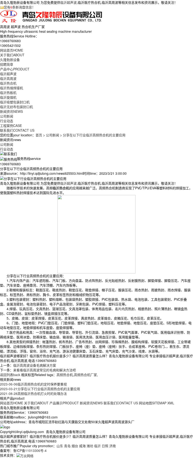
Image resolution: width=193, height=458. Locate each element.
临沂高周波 (8, 78)
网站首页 (11, 50)
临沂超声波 (68, 2)
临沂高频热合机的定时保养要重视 (33, 384)
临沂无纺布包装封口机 (16, 106)
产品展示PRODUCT (64, 403)
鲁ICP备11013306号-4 (30, 450)
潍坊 (90, 445)
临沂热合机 (8, 83)
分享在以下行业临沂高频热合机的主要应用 (94, 135)
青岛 (67, 445)
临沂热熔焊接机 (11, 87)
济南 (112, 445)
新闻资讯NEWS (91, 403)
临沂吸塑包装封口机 (15, 102)
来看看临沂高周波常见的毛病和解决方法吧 (44, 370)
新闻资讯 (11, 111)
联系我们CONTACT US (121, 403)
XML (170, 403)
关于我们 (12, 55)
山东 (59, 445)
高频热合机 (64, 374)
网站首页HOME (11, 403)
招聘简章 (6, 64)
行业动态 (6, 120)
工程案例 (11, 125)
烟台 (75, 445)
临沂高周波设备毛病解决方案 (34, 365)
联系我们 (17, 130)
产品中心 (14, 69)
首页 (39, 135)
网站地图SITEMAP (152, 403)
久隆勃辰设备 (10, 59)
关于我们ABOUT (36, 403)
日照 (105, 445)
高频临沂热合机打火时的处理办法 (33, 393)
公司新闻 (6, 116)
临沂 (97, 445)
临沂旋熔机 (8, 97)
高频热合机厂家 (85, 374)
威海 (82, 445)
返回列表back (10, 374)
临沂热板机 (8, 92)
